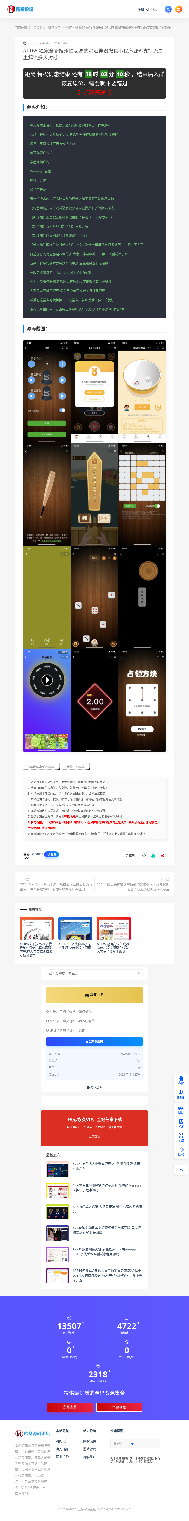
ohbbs (37, 853)
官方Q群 (62, 1449)
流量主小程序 (76, 767)
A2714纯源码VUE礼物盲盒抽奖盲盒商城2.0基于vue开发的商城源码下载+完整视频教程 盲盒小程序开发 (107, 1275)
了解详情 (119, 1407)
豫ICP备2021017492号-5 (114, 1509)
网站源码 (89, 1441)
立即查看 (70, 1407)
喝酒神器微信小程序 (41, 767)
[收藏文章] (144, 855)
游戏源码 (89, 1449)
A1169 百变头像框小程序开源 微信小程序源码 (74, 946)
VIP (181, 1126)
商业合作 (62, 1456)
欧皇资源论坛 (37, 27)
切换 (181, 1154)
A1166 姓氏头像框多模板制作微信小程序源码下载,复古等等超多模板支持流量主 (133, 886)
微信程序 (54, 27)
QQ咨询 (96, 1087)
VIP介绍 (61, 1441)
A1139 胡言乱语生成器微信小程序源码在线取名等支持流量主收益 (113, 948)
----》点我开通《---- (94, 92)
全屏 (181, 1140)
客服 (181, 1083)
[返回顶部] (181, 1170)
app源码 (89, 1456)
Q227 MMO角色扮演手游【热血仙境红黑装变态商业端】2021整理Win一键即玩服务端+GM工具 (56, 886)
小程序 (67, 27)
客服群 (181, 1097)
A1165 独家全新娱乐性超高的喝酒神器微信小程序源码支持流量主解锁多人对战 (96, 834)
